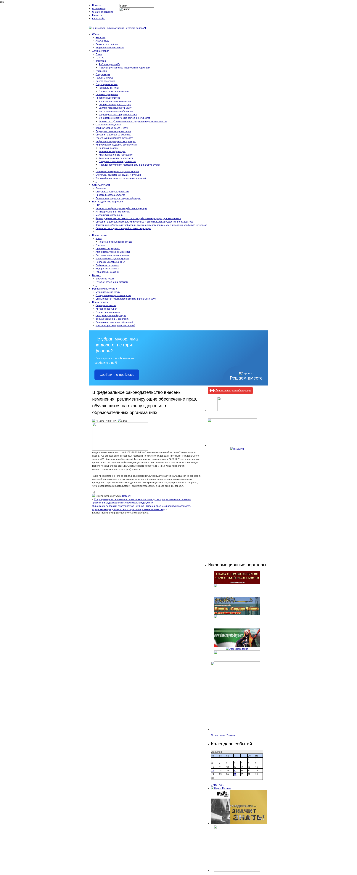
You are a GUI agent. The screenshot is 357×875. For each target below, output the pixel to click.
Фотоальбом (98, 8)
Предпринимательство (108, 97)
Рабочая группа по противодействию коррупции (124, 67)
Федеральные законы (107, 268)
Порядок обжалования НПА (110, 261)
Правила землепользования (114, 90)
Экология (100, 37)
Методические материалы (109, 214)
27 (235, 774)
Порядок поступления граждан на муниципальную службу (129, 164)
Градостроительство (107, 84)
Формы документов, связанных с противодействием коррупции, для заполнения (138, 218)
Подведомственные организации (113, 131)
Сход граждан (103, 74)
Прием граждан (100, 301)
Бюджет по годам (105, 278)
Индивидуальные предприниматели (118, 114)
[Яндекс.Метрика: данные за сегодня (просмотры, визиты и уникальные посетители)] (221, 788)
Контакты (97, 15)
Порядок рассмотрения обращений (114, 322)
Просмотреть (218, 735)
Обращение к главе (106, 305)
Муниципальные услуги (104, 288)
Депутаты (101, 188)
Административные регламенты (113, 251)
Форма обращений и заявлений (112, 318)
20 (235, 770)
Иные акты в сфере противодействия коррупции (121, 208)
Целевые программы (107, 94)
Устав (99, 238)
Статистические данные (108, 124)
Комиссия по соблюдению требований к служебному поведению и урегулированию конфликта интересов (151, 224)
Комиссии (101, 60)
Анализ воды (102, 40)
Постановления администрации (113, 255)
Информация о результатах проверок (116, 141)
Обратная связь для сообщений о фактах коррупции (123, 228)
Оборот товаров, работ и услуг (115, 104)
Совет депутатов (101, 184)
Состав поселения (105, 80)
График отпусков (104, 77)
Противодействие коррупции (107, 201)
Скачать (231, 735)
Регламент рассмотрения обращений (115, 325)
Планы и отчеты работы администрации (117, 171)
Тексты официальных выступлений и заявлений (121, 178)
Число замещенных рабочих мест (117, 111)
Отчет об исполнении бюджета (112, 281)
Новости (96, 5)
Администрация (100, 50)
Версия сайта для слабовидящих (233, 390)
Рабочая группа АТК (109, 64)
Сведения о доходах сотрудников (113, 134)
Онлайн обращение (102, 11)
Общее (96, 34)
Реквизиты (101, 70)
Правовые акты (100, 234)
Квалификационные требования (116, 154)
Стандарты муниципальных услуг (113, 295)
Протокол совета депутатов (110, 194)
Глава (99, 54)
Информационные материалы (115, 101)
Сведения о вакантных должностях (117, 161)
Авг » (221, 784)
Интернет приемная (106, 308)
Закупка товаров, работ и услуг (115, 107)
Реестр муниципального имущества (114, 137)
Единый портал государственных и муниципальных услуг (126, 298)
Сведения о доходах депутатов (112, 191)
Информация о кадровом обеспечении (116, 144)
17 (212, 770)
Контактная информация (112, 151)
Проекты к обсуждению (108, 248)
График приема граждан (108, 311)
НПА (98, 204)
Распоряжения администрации (112, 258)
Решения (100, 245)
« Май (214, 784)
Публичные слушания (107, 265)
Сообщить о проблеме (116, 375)
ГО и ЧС (100, 57)
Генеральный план (109, 87)
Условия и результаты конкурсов (116, 157)
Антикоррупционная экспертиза (113, 211)
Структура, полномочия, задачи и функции (118, 174)
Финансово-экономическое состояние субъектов (124, 117)
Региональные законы (107, 271)
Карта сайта (98, 18)
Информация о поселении (110, 47)
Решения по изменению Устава (115, 241)
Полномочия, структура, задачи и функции (118, 198)
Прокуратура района (107, 44)
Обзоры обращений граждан (111, 315)
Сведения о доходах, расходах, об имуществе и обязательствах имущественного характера (144, 221)
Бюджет (96, 275)
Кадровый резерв (108, 147)
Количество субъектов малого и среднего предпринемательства (133, 121)
